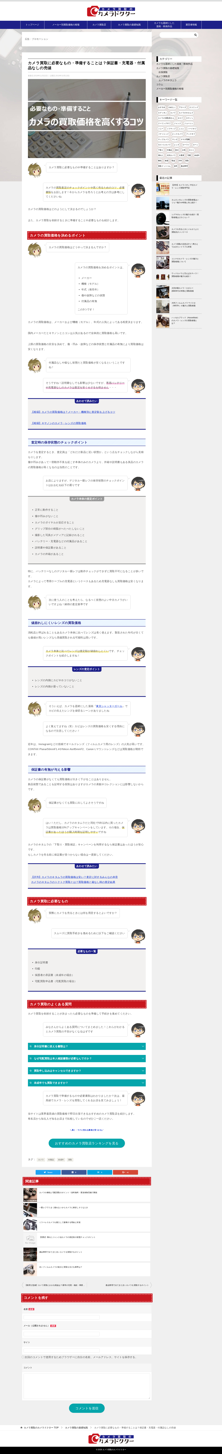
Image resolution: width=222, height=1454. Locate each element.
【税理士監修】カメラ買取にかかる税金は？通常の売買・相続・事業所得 (56, 1285)
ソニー (160, 129)
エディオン (162, 113)
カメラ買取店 (99, 24)
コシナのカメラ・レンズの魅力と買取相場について (185, 260)
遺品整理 (184, 166)
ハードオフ (191, 129)
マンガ (174, 139)
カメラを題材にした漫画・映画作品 (164, 25)
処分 (177, 150)
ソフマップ (171, 129)
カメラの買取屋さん (166, 118)
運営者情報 (191, 24)
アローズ (182, 107)
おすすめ (161, 107)
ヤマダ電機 (185, 139)
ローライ (186, 145)
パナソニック (163, 134)
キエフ (180, 118)
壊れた (160, 155)
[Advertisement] (179, 390)
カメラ (41, 1160)
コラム (159, 84)
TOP (41, 1427)
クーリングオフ (164, 123)
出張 (184, 150)
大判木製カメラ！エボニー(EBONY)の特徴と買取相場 (183, 289)
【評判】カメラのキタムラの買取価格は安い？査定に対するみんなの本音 (74, 877)
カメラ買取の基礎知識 (129, 24)
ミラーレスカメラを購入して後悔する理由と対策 (59, 1222)
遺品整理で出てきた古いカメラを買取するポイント (60, 1252)
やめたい (172, 107)
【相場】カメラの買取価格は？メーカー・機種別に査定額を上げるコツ (73, 412)
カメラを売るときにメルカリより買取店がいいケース (185, 230)
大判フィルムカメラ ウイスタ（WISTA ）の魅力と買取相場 (184, 304)
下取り (160, 150)
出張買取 (163, 72)
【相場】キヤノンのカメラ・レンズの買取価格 (58, 423)
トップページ (32, 24)
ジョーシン (188, 123)
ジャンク (177, 123)
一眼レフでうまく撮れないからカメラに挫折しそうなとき (63, 1207)
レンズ (176, 145)
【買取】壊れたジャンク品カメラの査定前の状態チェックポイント (67, 1237)
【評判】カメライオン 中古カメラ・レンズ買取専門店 (184, 186)
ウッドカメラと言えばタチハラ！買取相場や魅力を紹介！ (185, 274)
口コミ (191, 150)
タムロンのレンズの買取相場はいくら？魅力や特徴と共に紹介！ (185, 201)
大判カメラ (171, 155)
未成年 (61, 1160)
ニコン (181, 129)
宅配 (189, 155)
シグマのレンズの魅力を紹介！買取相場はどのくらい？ (185, 215)
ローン (195, 145)
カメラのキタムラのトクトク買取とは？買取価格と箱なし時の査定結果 (73, 882)
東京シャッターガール (109, 706)
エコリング (193, 107)
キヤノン (189, 118)
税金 (173, 161)
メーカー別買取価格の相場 (65, 24)
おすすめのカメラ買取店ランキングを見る (87, 1143)
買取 (70, 1160)
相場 (166, 161)
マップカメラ (163, 139)
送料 (175, 166)
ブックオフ (190, 134)
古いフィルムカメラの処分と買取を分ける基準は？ (60, 1267)
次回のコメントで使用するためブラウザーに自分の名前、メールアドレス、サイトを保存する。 (81, 1357)
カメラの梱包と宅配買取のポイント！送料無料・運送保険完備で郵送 (68, 1192)
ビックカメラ (177, 134)
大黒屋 (181, 155)
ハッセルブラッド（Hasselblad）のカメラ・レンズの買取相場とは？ (185, 320)
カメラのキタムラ (168, 80)
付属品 (51, 1160)
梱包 (160, 161)
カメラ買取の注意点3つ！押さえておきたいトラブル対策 (185, 245)
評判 (180, 161)
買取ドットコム (164, 166)
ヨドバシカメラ (164, 145)
